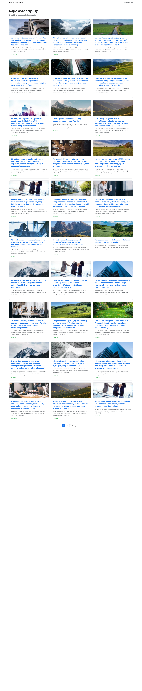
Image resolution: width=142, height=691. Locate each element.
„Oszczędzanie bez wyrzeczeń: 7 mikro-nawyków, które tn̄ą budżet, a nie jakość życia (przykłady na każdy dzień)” (69, 363)
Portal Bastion (16, 2)
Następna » (75, 426)
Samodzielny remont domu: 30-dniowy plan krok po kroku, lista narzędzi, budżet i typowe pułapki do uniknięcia (112, 404)
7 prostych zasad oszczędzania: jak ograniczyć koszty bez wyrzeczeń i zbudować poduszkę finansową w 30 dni (69, 242)
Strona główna (128, 2)
